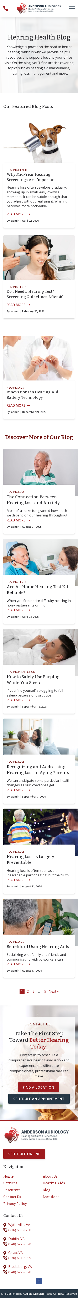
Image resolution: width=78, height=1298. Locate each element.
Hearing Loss (16, 492)
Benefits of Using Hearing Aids (38, 946)
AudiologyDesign (33, 1294)
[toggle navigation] (72, 8)
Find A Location (38, 1087)
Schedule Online (24, 1154)
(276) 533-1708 (19, 1230)
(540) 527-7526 (19, 1244)
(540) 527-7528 (19, 1272)
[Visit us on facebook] (39, 1281)
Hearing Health (17, 170)
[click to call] (5, 8)
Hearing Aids (15, 387)
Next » (54, 991)
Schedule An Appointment (39, 1099)
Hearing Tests (16, 287)
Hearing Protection (21, 672)
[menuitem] (19, 1176)
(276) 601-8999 (19, 1258)
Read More (16, 214)
